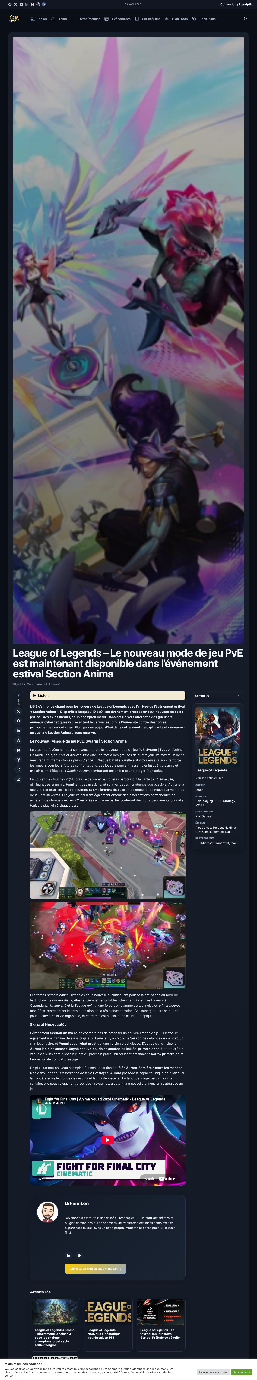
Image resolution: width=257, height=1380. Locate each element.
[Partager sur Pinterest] (18, 740)
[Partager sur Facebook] (18, 721)
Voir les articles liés (209, 778)
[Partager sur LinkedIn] (18, 731)
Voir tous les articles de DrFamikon (95, 1269)
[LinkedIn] (27, 4)
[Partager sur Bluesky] (18, 750)
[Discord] (44, 4)
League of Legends (211, 770)
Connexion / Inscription (237, 4)
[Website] (79, 1255)
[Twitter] (15, 4)
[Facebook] (10, 4)
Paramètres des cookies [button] (213, 1372)
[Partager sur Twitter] (18, 711)
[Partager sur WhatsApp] (18, 769)
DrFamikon (77, 1203)
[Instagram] (21, 4)
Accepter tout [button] (242, 1372)
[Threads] (38, 4)
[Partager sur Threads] (18, 760)
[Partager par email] (18, 779)
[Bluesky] (32, 4)
